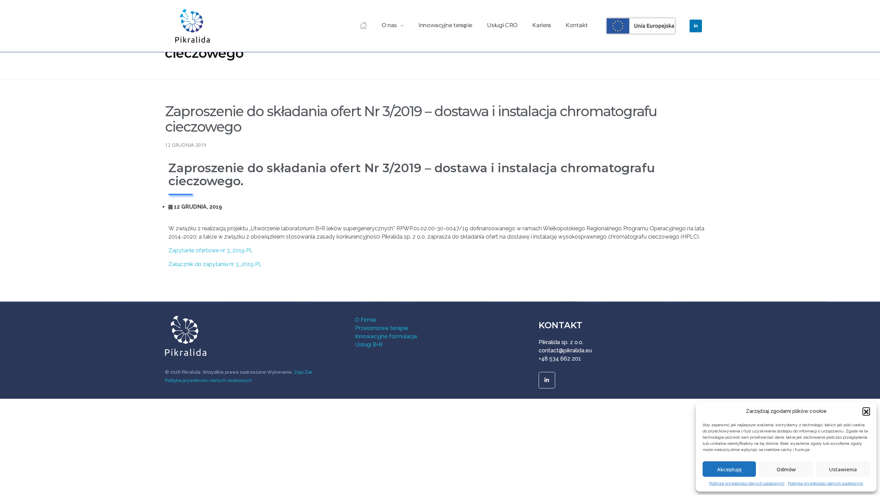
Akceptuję (729, 469)
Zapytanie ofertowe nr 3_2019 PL (210, 250)
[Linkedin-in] (695, 25)
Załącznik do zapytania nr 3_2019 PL (215, 264)
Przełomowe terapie (381, 328)
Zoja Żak (303, 372)
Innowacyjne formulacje (386, 336)
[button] (866, 411)
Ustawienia (843, 469)
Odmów (786, 469)
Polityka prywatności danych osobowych (746, 483)
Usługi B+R (369, 344)
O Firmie (365, 320)
